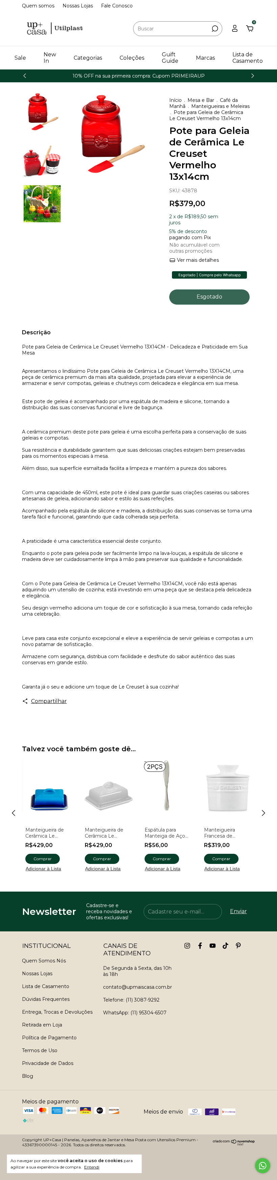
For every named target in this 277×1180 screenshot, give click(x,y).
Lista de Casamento (247, 57)
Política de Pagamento (49, 1038)
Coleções (132, 58)
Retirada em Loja (42, 1025)
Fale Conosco (117, 6)
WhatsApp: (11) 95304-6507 (135, 1013)
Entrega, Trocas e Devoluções (57, 1012)
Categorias (88, 58)
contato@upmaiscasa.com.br (137, 987)
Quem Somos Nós (44, 961)
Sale (20, 58)
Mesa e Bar (200, 100)
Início (175, 100)
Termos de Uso (39, 1050)
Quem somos (38, 6)
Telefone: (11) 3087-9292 (131, 1000)
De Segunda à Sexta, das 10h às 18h (137, 971)
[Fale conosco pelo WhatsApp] (262, 1165)
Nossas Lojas (77, 6)
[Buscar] (214, 28)
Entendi (91, 1167)
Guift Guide (170, 57)
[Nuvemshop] (234, 1144)
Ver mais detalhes (197, 260)
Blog (27, 1076)
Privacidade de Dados (47, 1063)
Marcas (205, 58)
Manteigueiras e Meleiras (220, 106)
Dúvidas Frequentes (46, 999)
